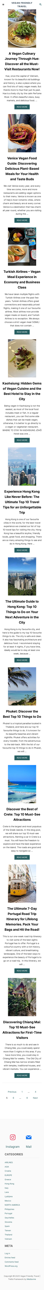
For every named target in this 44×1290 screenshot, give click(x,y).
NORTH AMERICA (12, 1205)
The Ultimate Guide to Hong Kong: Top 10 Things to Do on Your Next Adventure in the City (22, 611)
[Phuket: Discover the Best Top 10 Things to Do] (22, 687)
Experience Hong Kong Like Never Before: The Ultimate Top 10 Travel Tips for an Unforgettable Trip (22, 502)
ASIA (7, 1167)
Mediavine (31, 1279)
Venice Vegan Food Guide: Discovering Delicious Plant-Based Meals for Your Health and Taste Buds (22, 168)
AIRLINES (9, 1162)
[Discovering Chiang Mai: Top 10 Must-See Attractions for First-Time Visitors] (22, 998)
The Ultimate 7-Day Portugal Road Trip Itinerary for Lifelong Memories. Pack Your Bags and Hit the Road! (22, 919)
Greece (8, 1179)
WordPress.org (11, 1266)
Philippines (9, 1209)
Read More (23, 107)
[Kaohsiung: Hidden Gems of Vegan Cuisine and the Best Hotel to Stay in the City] (22, 359)
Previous (12, 1092)
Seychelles (9, 1218)
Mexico (8, 1201)
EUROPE (8, 1175)
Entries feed (10, 1257)
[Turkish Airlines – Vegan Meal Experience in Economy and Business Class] (22, 248)
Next (35, 1098)
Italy (6, 1188)
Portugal (8, 1213)
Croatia (8, 1171)
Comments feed (12, 1262)
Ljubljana (9, 1196)
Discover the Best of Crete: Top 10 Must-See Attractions (22, 814)
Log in (7, 1253)
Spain (7, 1226)
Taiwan (8, 1230)
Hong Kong (9, 1184)
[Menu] (3, 4)
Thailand (8, 1235)
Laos (7, 1192)
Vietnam (8, 1239)
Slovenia (8, 1222)
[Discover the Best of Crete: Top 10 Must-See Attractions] (22, 785)
